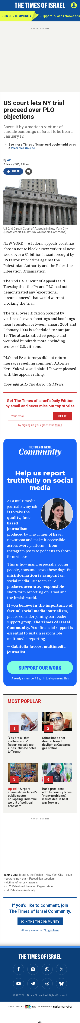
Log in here (52, 930)
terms (58, 425)
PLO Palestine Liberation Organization (29, 886)
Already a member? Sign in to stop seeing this (40, 678)
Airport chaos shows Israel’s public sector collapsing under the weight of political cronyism (22, 797)
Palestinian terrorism (42, 878)
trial (24, 878)
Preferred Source (23, 148)
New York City (54, 874)
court (69, 874)
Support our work (40, 667)
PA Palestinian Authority (20, 890)
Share (16, 171)
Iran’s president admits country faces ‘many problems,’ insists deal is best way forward (57, 795)
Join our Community (16, 16)
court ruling (12, 878)
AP (9, 160)
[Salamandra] (62, 1006)
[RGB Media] (31, 1006)
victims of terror (15, 882)
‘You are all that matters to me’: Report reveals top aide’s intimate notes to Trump (22, 744)
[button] (74, 5)
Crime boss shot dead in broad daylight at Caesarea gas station (56, 743)
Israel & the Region (31, 874)
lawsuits (33, 882)
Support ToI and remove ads (60, 16)
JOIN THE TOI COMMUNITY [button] (40, 921)
